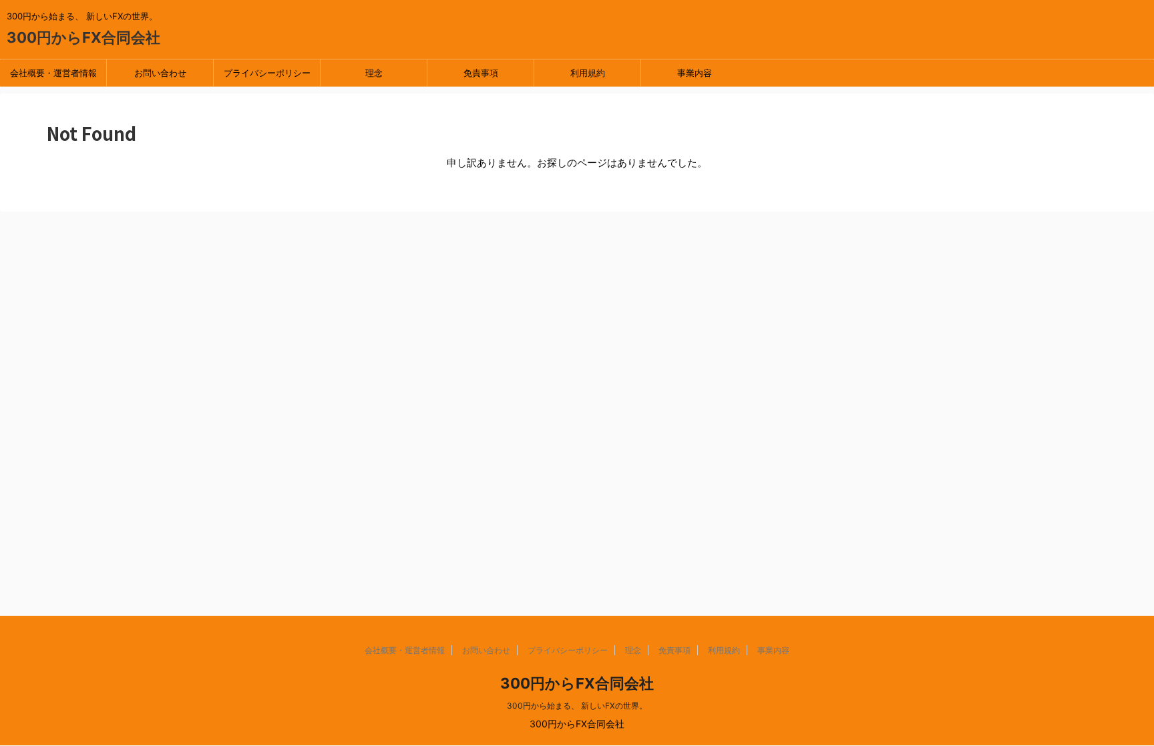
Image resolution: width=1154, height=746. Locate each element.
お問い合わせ (160, 72)
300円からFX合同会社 (83, 37)
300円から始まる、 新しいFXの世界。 (577, 706)
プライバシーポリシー (267, 72)
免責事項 (480, 72)
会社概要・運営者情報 (53, 72)
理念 (374, 72)
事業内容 (694, 72)
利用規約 (587, 72)
